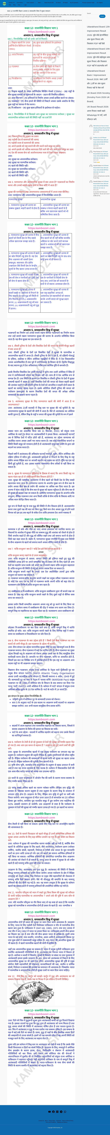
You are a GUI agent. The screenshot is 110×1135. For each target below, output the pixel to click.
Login (25, 4)
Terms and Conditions (51, 1122)
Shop (19, 4)
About (46, 1120)
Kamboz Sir (12, 2)
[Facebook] (53, 1111)
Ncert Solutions (30, 2)
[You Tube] (49, 1111)
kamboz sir (96, 137)
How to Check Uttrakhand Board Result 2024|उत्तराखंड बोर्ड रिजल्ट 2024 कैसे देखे (101, 128)
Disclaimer (58, 1120)
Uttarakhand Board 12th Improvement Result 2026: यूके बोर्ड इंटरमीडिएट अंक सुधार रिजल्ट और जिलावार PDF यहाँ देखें (98, 35)
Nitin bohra (96, 125)
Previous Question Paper (88, 2)
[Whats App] (65, 1111)
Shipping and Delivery (62, 1122)
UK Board (58, 2)
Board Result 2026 (49, 2)
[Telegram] (61, 1111)
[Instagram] (57, 1111)
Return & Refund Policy (67, 1120)
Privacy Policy (52, 1120)
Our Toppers (100, 2)
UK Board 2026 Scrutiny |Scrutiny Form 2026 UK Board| (98, 97)
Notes (39, 2)
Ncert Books (20, 2)
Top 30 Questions (74, 2)
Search (89, 13)
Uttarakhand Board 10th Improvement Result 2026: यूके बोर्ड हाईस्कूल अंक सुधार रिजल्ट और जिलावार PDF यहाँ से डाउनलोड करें (98, 57)
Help (10, 4)
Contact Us (41, 1120)
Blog (14, 4)
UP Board (65, 2)
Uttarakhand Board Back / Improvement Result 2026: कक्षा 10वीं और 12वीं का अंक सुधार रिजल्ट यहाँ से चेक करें (97, 79)
